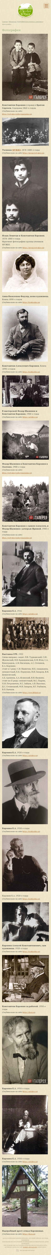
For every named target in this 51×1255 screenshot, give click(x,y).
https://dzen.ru (29, 1012)
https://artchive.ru (30, 417)
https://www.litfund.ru (31, 692)
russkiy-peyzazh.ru (30, 1247)
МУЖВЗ (16, 149)
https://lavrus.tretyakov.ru (33, 153)
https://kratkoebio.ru (31, 302)
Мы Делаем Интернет (27, 1250)
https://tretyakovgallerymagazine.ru (16, 114)
